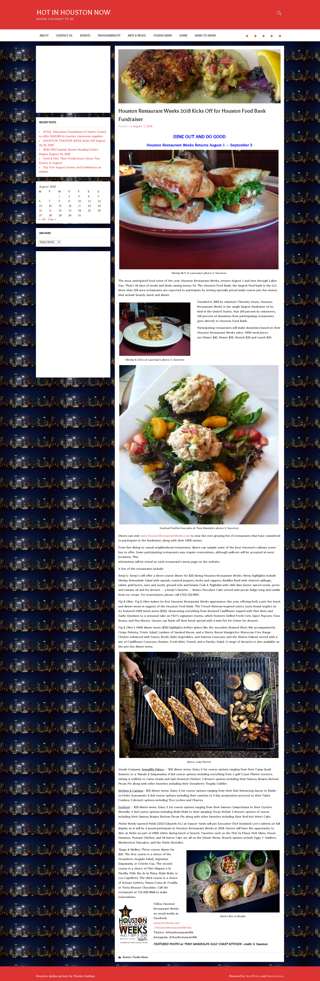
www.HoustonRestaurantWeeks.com (165, 536)
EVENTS (85, 35)
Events (127, 957)
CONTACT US (64, 35)
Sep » (52, 219)
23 (69, 210)
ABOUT (44, 35)
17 (79, 206)
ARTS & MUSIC (137, 35)
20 (40, 210)
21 (50, 210)
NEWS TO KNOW (205, 35)
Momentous (275, 976)
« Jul (42, 219)
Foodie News (140, 957)
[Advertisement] (73, 79)
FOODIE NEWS (163, 35)
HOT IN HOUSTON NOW (73, 12)
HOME (183, 35)
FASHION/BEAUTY (109, 35)
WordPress (253, 976)
